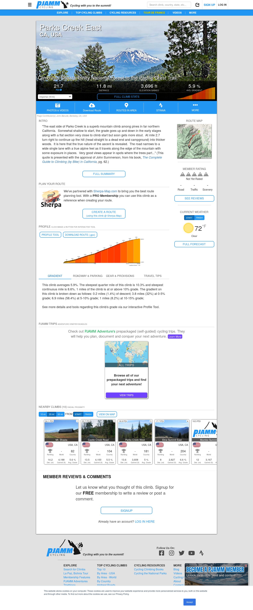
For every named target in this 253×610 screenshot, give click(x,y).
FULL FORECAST (194, 244)
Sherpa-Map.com (105, 191)
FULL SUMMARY (104, 174)
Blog (176, 569)
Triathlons (70, 585)
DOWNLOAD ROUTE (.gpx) (80, 234)
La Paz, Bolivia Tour (76, 573)
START (78, 414)
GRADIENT (55, 276)
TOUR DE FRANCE (154, 12)
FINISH (88, 414)
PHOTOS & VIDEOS (57, 110)
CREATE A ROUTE (104, 213)
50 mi (60, 414)
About (177, 581)
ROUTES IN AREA (126, 110)
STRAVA (160, 110)
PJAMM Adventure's (100, 331)
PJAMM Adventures (76, 581)
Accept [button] (189, 602)
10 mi (43, 414)
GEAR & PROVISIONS (120, 276)
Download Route (92, 110)
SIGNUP (127, 510)
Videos (177, 573)
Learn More (175, 336)
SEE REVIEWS (194, 198)
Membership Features (77, 577)
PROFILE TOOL (50, 234)
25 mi (51, 414)
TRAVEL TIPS (153, 276)
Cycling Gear (181, 577)
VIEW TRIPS (126, 395)
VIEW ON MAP (107, 414)
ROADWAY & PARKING (87, 276)
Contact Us (180, 585)
